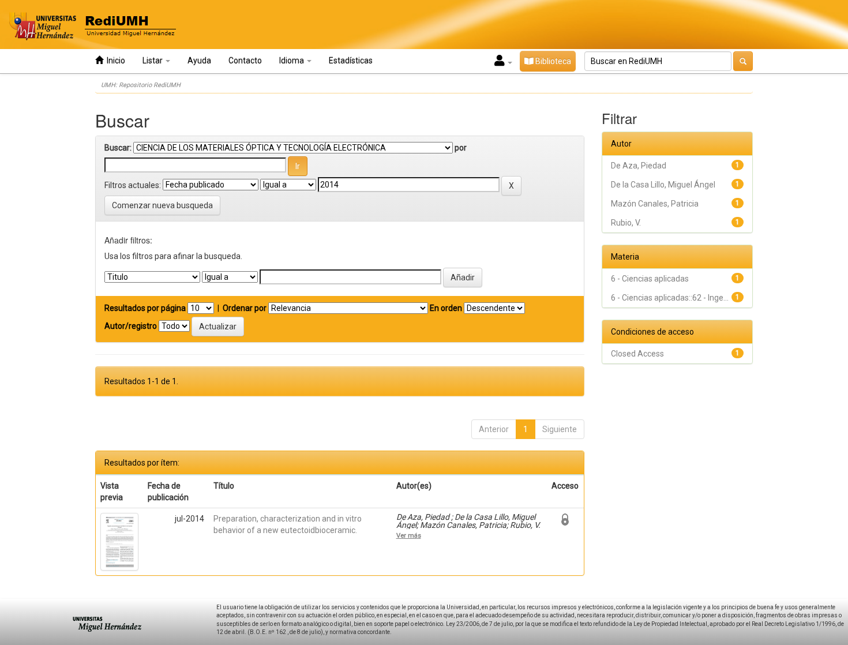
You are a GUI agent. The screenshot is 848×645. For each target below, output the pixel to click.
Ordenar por (245, 308)
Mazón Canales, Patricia (655, 203)
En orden (446, 308)
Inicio (114, 60)
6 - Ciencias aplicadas (650, 278)
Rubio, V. (626, 222)
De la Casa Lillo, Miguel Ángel (663, 184)
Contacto (245, 60)
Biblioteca (552, 61)
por (461, 147)
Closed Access (637, 353)
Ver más (408, 535)
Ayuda (199, 60)
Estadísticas (351, 60)
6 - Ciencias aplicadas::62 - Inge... (670, 297)
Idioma (292, 60)
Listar (153, 60)
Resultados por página (145, 308)
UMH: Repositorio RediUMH (141, 85)
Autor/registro (130, 326)
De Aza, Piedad (638, 165)
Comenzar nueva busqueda (162, 205)
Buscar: (118, 147)
